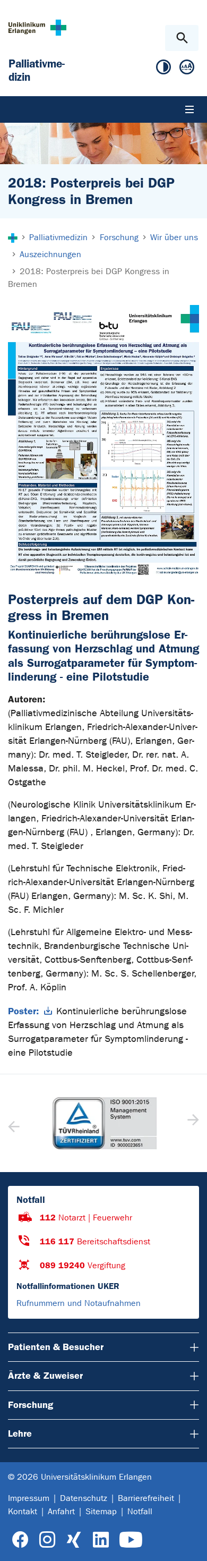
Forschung (30, 1405)
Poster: (23, 1011)
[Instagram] (47, 1540)
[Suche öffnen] (182, 38)
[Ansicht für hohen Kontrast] (163, 69)
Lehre (20, 1433)
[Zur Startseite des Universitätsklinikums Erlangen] (37, 27)
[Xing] (74, 1540)
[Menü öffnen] (189, 109)
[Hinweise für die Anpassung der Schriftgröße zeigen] (186, 69)
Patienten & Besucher (56, 1347)
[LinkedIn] (100, 1540)
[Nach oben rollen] (190, 1543)
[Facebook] (20, 1540)
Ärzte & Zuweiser (45, 1375)
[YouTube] (130, 1540)
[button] (192, 1123)
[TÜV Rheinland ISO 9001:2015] (103, 1123)
